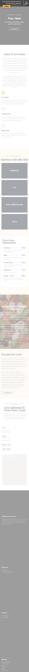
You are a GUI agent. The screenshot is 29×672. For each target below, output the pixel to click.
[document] (14, 336)
